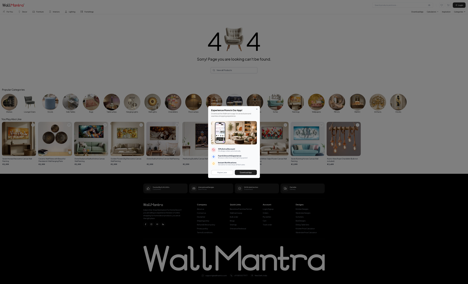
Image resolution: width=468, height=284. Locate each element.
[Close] (257, 109)
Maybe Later (222, 172)
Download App (246, 172)
